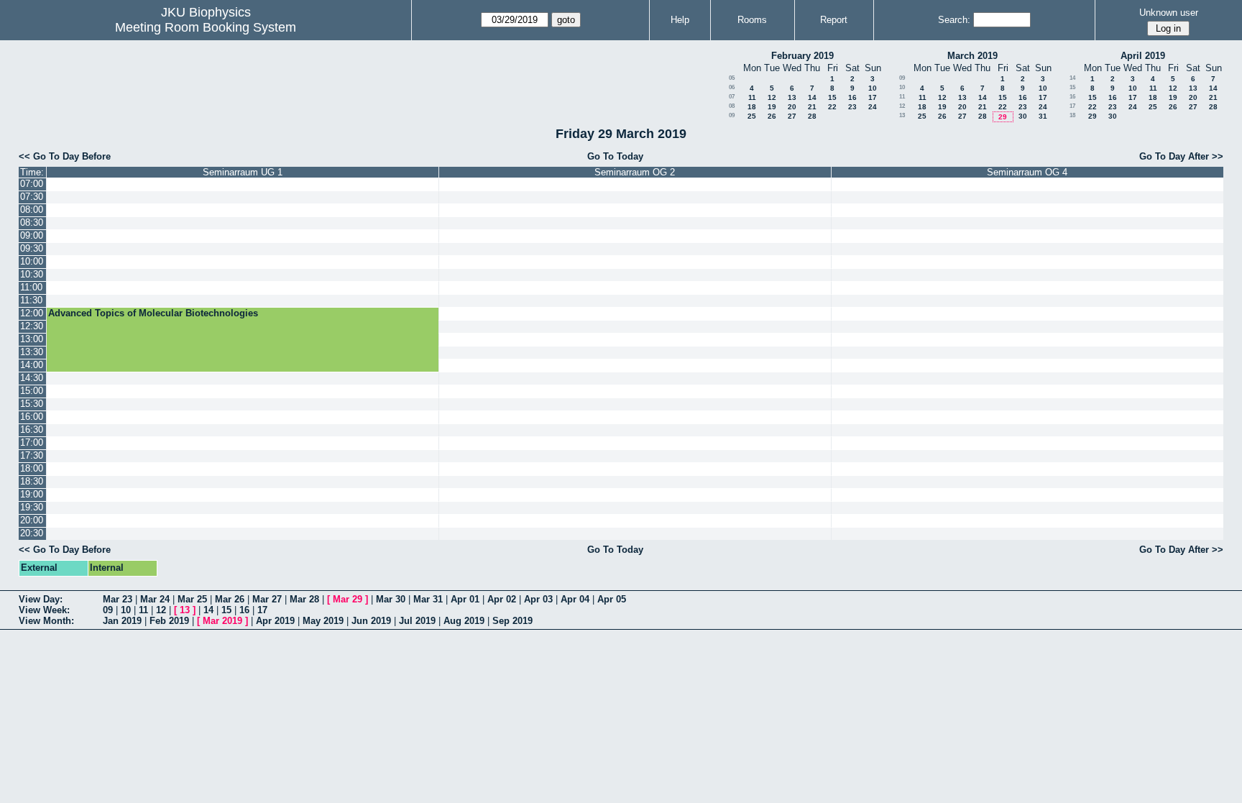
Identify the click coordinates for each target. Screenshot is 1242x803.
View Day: (41, 599)
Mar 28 (304, 599)
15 (832, 97)
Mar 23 (117, 599)
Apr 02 (501, 599)
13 (792, 97)
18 (752, 107)
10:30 (31, 274)
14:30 (31, 377)
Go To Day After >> (1181, 156)
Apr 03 (538, 599)
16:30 (31, 429)
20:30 (31, 533)
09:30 (31, 248)
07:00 (31, 183)
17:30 (31, 455)
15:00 (31, 390)
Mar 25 (192, 599)
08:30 (31, 222)
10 (872, 88)
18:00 (31, 468)
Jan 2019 (122, 620)
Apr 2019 (275, 620)
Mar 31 (428, 599)
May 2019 (323, 620)
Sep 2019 (512, 620)
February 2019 (802, 55)
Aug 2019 (463, 620)
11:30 (31, 300)
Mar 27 (267, 599)
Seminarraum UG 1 (242, 172)
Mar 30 (390, 599)
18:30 (31, 481)
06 (732, 87)
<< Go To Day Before (65, 156)
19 (772, 107)
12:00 (31, 313)
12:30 (31, 326)
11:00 (31, 287)
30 (1022, 116)
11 (752, 97)
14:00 (31, 364)
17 (872, 97)
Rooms (752, 19)
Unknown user (1168, 12)
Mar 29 (347, 599)
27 (792, 116)
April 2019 (1143, 55)
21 (812, 107)
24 (872, 107)
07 (732, 96)
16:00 (31, 416)
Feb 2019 (169, 620)
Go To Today (615, 156)
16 (852, 97)
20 (792, 107)
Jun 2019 (371, 620)
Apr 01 (465, 599)
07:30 (31, 196)
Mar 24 (155, 599)
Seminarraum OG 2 (634, 172)
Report (833, 19)
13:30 (31, 352)
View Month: (46, 620)
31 (1043, 116)
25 (752, 116)
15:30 (31, 403)
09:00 (31, 235)
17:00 (31, 442)
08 (732, 106)
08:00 (31, 209)
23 (852, 107)
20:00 (31, 520)
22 (832, 107)
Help (680, 19)
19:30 (31, 507)
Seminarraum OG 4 (1027, 172)
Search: (954, 19)
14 (812, 97)
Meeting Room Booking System (205, 27)
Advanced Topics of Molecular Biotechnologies (153, 313)
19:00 (31, 494)
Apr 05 (611, 599)
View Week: (44, 610)
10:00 (31, 261)
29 (1002, 117)
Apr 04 (575, 599)
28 (812, 116)
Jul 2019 (417, 620)
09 (732, 115)
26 (772, 116)
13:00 (31, 339)
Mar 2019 (222, 620)
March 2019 (972, 55)
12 (772, 97)
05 (732, 78)
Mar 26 (229, 599)
